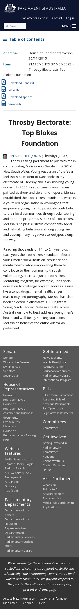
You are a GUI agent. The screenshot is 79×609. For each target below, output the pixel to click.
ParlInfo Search (15, 468)
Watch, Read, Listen (55, 362)
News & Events (52, 358)
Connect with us (53, 461)
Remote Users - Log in (19, 464)
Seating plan (11, 375)
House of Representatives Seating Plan (19, 435)
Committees (51, 428)
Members (9, 426)
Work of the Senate (16, 362)
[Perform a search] (7, 26)
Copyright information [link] (54, 598)
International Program (57, 380)
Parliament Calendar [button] (35, 18)
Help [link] (42, 603)
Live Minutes (11, 422)
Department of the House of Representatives (17, 523)
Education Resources (57, 371)
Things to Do (51, 489)
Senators (9, 371)
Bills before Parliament (58, 395)
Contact (57, 18)
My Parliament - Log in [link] (19, 459)
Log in (70, 18)
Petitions (48, 456)
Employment (13, 477)
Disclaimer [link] (10, 603)
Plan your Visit (52, 498)
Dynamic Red (11, 367)
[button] (69, 26)
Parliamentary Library (56, 375)
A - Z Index (12, 482)
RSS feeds (12, 491)
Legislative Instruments (58, 413)
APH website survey (18, 473)
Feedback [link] (28, 603)
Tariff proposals (53, 408)
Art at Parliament (53, 494)
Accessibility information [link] (19, 598)
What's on (49, 485)
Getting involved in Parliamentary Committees (55, 447)
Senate (8, 358)
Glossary (10, 486)
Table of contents (25, 39)
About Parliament (54, 367)
